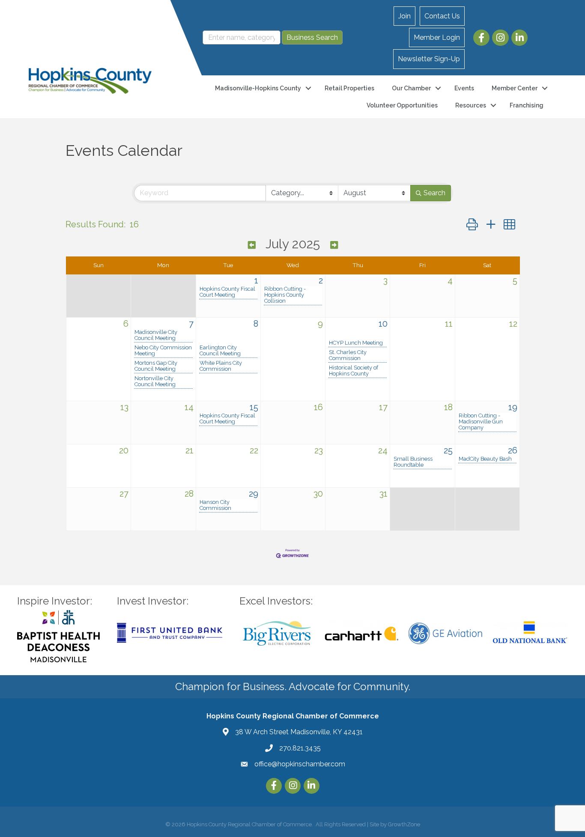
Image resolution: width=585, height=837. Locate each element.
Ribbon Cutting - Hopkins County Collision (285, 295)
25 (448, 450)
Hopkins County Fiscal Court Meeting (227, 292)
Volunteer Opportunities (402, 105)
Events (464, 88)
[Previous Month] (252, 245)
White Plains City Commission (221, 366)
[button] (472, 224)
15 (254, 407)
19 (512, 407)
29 (253, 493)
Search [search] (434, 193)
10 (383, 324)
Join (404, 16)
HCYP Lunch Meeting (356, 343)
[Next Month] (334, 245)
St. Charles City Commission (348, 355)
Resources (470, 105)
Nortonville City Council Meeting (155, 381)
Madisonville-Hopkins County (258, 88)
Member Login (437, 37)
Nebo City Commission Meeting (163, 351)
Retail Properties (349, 88)
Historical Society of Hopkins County (353, 371)
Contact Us (442, 16)
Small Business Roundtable (413, 462)
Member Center (514, 88)
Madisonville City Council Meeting (155, 335)
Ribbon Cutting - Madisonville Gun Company (481, 422)
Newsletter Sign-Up (429, 59)
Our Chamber (411, 88)
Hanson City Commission (215, 505)
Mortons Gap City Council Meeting (155, 366)
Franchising (526, 105)
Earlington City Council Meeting (220, 351)
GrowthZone (404, 824)
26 (512, 450)
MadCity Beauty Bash (485, 459)
